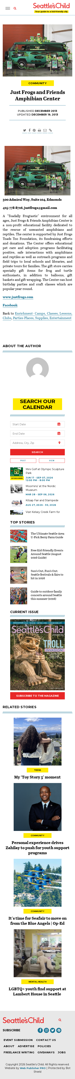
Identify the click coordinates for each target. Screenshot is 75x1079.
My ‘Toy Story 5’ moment (37, 777)
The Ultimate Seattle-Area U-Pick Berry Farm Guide (47, 535)
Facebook (10, 305)
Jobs (62, 1052)
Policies (44, 1046)
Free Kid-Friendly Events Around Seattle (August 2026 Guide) (47, 554)
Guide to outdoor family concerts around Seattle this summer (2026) (46, 595)
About (9, 1046)
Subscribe (11, 1030)
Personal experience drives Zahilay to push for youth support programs (38, 847)
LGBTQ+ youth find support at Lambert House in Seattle (37, 991)
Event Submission (18, 1040)
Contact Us (46, 1040)
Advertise (26, 1046)
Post (23, 461)
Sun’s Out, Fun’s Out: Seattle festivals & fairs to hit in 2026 (47, 574)
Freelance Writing (19, 1052)
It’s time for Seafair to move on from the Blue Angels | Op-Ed (38, 920)
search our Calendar (37, 404)
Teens (37, 770)
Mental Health (37, 982)
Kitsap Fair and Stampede (42, 500)
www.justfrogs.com (18, 297)
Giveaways (46, 1052)
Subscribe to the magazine (37, 695)
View (51, 461)
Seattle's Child (35, 1064)
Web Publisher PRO (33, 1068)
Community (37, 83)
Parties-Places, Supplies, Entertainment (42, 317)
